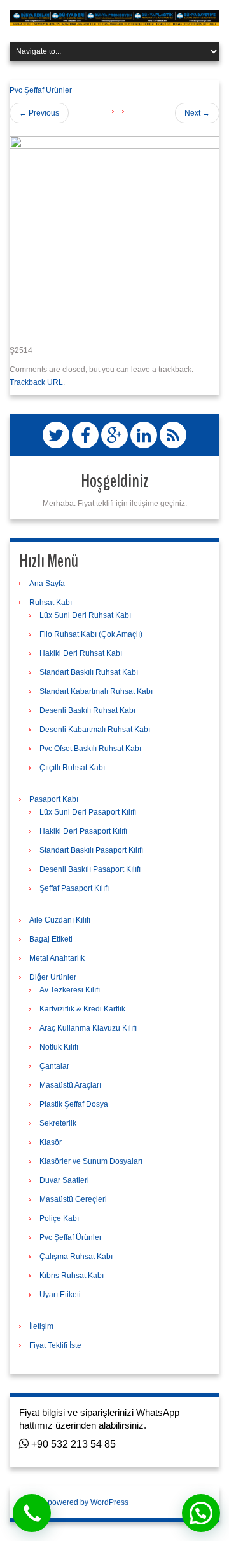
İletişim (41, 1326)
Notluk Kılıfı (58, 1047)
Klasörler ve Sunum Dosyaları (90, 1161)
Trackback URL (36, 382)
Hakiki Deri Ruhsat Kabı (80, 653)
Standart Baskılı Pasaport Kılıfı (91, 850)
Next (197, 113)
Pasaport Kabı (53, 799)
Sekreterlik (57, 1123)
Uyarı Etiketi (60, 1294)
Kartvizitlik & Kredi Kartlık (82, 1008)
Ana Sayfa (47, 583)
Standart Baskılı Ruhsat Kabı (88, 672)
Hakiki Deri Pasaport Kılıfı (83, 831)
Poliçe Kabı (59, 1218)
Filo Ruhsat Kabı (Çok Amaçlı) (90, 634)
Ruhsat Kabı (50, 602)
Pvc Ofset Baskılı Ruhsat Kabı (90, 748)
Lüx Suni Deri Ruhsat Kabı (85, 615)
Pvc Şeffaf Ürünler (41, 90)
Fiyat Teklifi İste (55, 1345)
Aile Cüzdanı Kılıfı (59, 920)
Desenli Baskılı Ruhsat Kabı (87, 710)
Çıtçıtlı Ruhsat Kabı (72, 767)
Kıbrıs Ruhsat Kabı (71, 1275)
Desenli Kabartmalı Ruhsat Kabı (94, 729)
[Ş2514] (114, 234)
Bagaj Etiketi (51, 939)
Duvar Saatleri (64, 1180)
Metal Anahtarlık (57, 958)
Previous (39, 113)
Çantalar (54, 1066)
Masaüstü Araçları (70, 1085)
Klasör (50, 1142)
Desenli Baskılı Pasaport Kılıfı (90, 869)
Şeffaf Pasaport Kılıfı (74, 888)
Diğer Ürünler (52, 977)
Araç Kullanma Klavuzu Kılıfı (88, 1028)
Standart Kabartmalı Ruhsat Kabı (96, 691)
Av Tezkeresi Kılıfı (69, 989)
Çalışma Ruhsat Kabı (76, 1256)
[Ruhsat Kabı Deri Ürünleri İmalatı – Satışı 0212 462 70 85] (114, 17)
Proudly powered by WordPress (73, 1502)
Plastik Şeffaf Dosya (73, 1104)
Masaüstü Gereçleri (73, 1199)
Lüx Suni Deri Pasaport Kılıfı (87, 812)
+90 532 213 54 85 (72, 1444)
